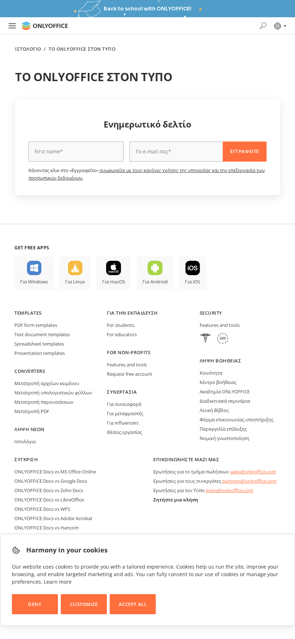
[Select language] (279, 26)
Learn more (58, 581)
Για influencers (123, 423)
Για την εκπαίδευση (132, 313)
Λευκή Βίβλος (214, 410)
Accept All (133, 604)
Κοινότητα (211, 373)
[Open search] (263, 26)
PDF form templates (35, 325)
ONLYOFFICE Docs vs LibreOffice (49, 499)
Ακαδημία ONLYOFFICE (225, 391)
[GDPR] (222, 339)
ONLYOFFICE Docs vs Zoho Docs (48, 490)
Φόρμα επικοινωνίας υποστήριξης (236, 419)
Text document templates (42, 334)
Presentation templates (39, 353)
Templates (28, 313)
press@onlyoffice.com (229, 490)
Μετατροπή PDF (31, 411)
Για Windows (34, 281)
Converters (29, 371)
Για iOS (192, 281)
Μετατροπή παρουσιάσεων (43, 402)
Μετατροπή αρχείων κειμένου (46, 383)
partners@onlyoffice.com (249, 481)
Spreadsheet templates (39, 344)
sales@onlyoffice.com (253, 471)
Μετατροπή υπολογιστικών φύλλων (53, 392)
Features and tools (127, 364)
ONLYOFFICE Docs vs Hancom (46, 527)
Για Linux (75, 281)
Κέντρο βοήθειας (218, 382)
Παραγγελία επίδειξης (223, 429)
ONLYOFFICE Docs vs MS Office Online (55, 471)
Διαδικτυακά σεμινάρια (225, 401)
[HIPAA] (205, 339)
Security (211, 313)
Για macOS (113, 281)
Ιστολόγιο (28, 49)
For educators (122, 334)
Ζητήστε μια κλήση (175, 499)
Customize (84, 604)
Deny (34, 604)
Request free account (129, 374)
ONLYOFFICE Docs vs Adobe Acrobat (53, 518)
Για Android (155, 281)
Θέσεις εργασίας (124, 432)
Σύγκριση (26, 459)
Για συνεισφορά (124, 404)
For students (120, 325)
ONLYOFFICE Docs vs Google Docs (50, 481)
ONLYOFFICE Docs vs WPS (42, 509)
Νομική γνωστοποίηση (224, 438)
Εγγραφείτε (244, 151)
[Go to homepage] (45, 26)
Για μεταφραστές (125, 413)
